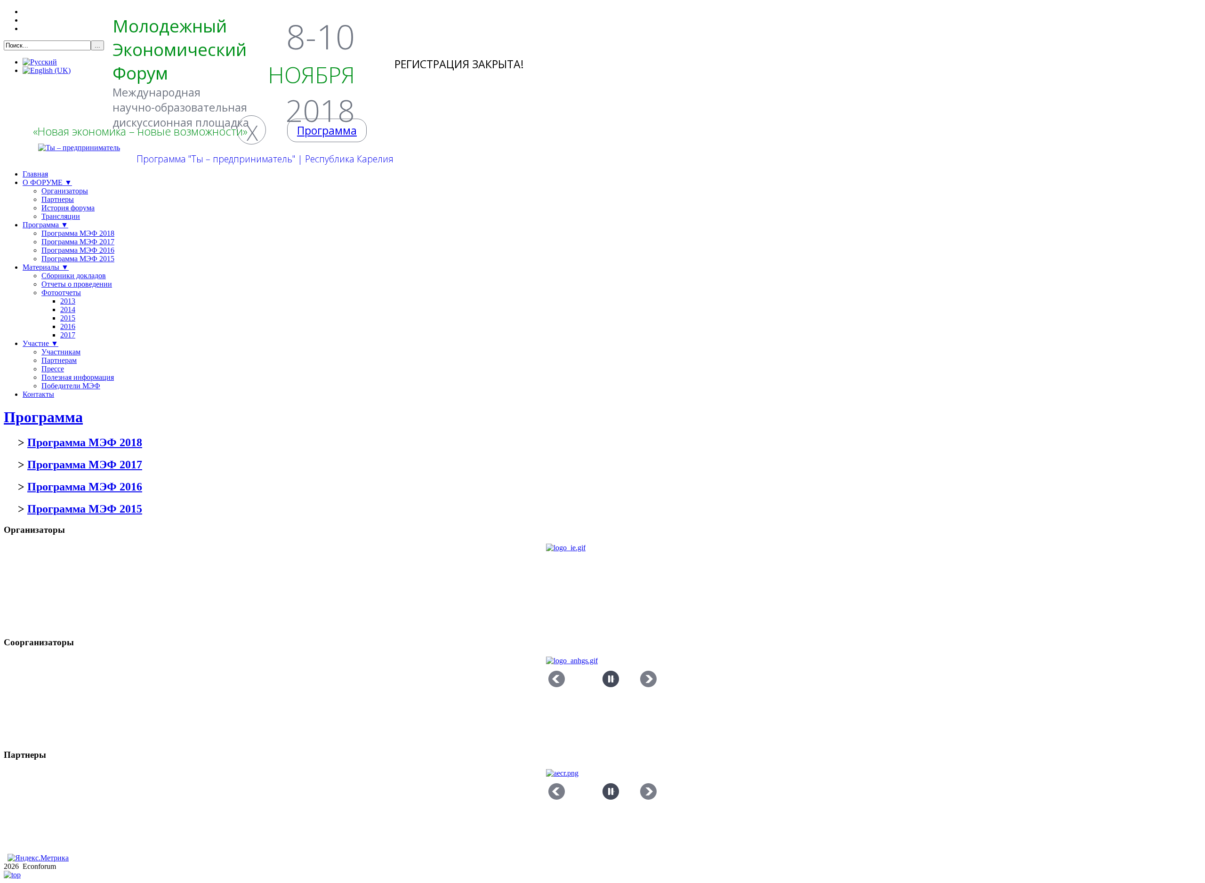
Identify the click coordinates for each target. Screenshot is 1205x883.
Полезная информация (77, 377)
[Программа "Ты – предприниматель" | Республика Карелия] (79, 148)
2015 (67, 318)
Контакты (38, 394)
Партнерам (59, 360)
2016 (67, 326)
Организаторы (64, 191)
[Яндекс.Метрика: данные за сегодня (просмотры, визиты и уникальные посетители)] (38, 858)
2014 (67, 309)
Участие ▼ (40, 343)
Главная (35, 174)
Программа (43, 417)
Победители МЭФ (70, 386)
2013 (67, 301)
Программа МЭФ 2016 (77, 250)
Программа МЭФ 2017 (77, 242)
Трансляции (60, 216)
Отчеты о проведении (76, 284)
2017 (67, 335)
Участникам (60, 352)
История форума (68, 208)
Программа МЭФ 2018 (77, 233)
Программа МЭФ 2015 (77, 259)
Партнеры (57, 199)
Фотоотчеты (61, 293)
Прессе (52, 369)
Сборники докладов (73, 276)
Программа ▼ (45, 225)
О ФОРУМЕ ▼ (47, 182)
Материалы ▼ (46, 267)
